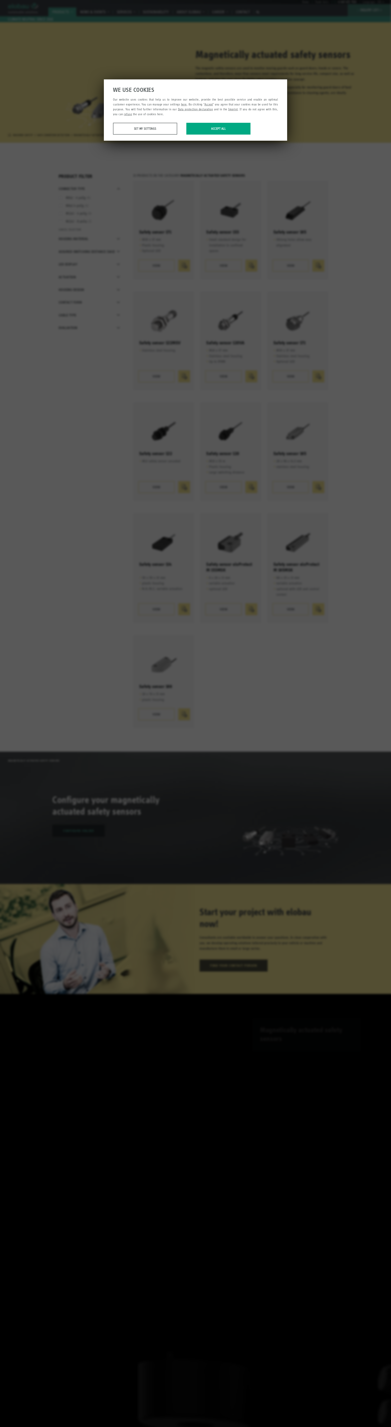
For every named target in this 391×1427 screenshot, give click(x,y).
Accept (208, 104)
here (184, 104)
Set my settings (145, 128)
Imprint (233, 109)
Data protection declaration (195, 109)
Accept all (218, 128)
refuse (128, 114)
